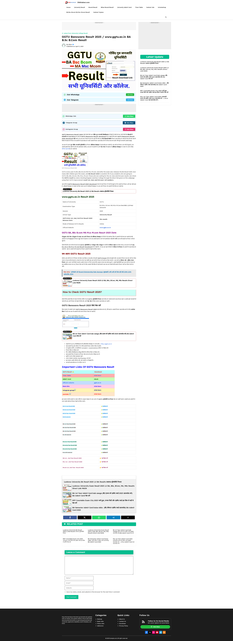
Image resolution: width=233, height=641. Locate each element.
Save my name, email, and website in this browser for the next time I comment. (93, 592)
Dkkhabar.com (83, 2)
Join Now (130, 94)
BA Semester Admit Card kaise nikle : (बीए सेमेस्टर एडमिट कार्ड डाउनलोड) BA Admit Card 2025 (98, 540)
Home (68, 7)
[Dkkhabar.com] (70, 2)
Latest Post (67, 33)
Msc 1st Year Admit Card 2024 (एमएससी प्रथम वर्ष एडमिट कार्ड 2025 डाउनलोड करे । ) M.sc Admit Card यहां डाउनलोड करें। (123, 541)
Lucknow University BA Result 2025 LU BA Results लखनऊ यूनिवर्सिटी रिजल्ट (88, 191)
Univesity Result (79, 7)
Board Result (93, 7)
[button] (165, 17)
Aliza (70, 44)
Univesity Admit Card (124, 7)
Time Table (139, 7)
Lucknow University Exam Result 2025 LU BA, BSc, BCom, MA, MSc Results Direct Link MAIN (98, 531)
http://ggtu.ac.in (106, 344)
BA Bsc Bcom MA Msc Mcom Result (78, 12)
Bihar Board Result (107, 7)
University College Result (80, 33)
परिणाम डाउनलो (66, 149)
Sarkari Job (150, 7)
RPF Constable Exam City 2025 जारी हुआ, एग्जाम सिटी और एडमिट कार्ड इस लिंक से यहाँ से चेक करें (74, 540)
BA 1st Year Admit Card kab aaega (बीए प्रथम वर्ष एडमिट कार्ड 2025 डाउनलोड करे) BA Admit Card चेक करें (123, 531)
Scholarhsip (162, 7)
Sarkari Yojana (98, 12)
